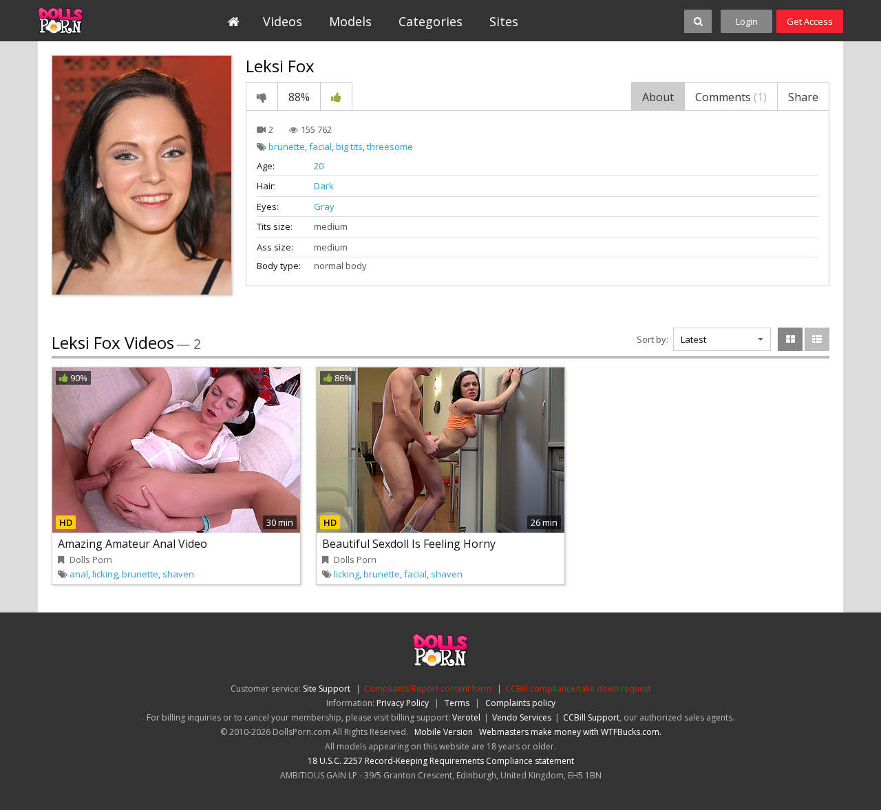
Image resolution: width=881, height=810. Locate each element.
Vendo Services (521, 717)
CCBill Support (591, 717)
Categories (431, 21)
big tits (349, 146)
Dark (324, 186)
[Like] (336, 96)
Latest (693, 339)
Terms (457, 703)
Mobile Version (443, 732)
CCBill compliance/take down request (578, 688)
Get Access (810, 21)
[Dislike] (262, 96)
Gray (324, 206)
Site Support (326, 688)
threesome (390, 146)
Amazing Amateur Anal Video (132, 543)
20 (318, 166)
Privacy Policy (402, 703)
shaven (178, 574)
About (658, 97)
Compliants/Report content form (427, 688)
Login (747, 21)
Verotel (466, 717)
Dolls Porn (101, 20)
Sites (503, 21)
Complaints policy (520, 703)
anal (79, 574)
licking (105, 574)
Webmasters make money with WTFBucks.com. (570, 732)
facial (320, 146)
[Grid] (790, 339)
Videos (282, 21)
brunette (286, 146)
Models (350, 21)
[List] (817, 339)
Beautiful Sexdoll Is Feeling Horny (409, 543)
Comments (731, 97)
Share (803, 97)
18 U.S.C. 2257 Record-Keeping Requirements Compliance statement (441, 761)
